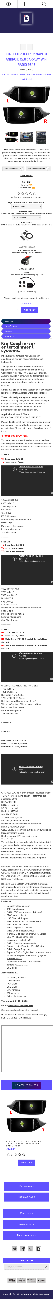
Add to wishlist (11, 169)
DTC (30, 185)
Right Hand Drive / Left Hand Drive (26, 202)
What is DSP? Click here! (30, 912)
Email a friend (26, 176)
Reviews (8, 331)
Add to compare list (36, 169)
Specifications (11, 326)
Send (46, 1267)
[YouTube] (30, 1249)
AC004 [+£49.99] (27, 269)
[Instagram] (38, 1249)
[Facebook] (22, 1249)
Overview (9, 321)
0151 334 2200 (20, 1001)
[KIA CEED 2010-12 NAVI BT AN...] (23, 47)
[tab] (26, 321)
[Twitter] (14, 1249)
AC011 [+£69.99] (28, 292)
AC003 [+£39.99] (27, 247)
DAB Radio (26, 223)
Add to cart (29, 310)
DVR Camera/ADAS (26, 251)
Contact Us (10, 336)
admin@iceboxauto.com (20, 1006)
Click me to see (43, 953)
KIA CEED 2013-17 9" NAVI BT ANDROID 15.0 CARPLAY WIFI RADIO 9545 (23, 1144)
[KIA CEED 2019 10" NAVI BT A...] (30, 47)
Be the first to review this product (26, 197)
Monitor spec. (26, 212)
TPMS (26, 273)
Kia (33, 188)
